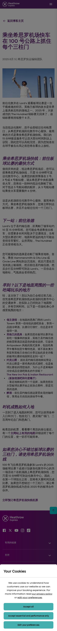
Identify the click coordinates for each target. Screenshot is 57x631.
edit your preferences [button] (29, 597)
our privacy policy (42, 593)
